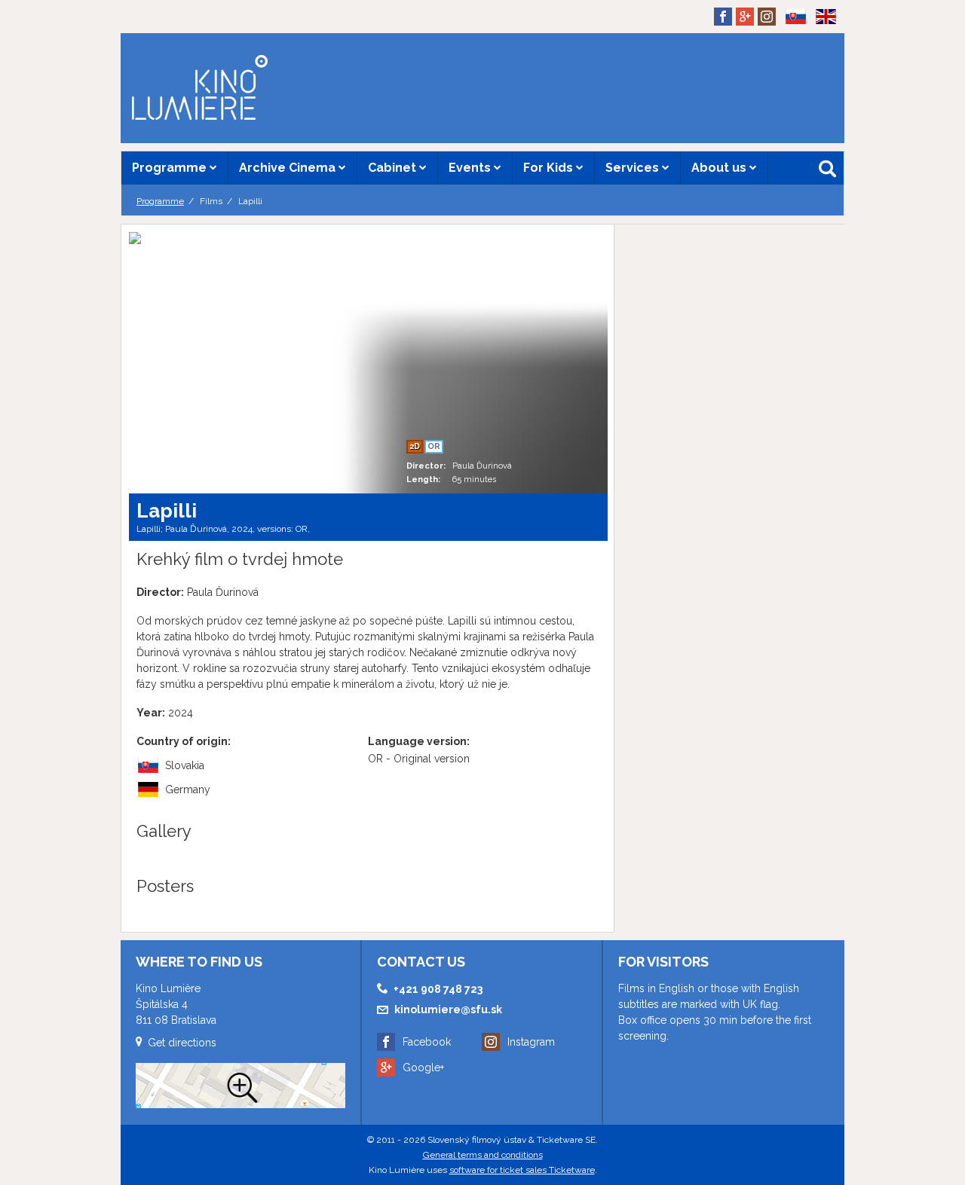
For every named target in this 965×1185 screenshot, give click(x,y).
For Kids (549, 167)
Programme (171, 167)
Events (471, 167)
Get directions (182, 1043)
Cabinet (393, 167)
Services (633, 167)
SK (790, 41)
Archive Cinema (289, 167)
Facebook (427, 1042)
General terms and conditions (483, 1155)
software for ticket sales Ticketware (522, 1170)
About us (720, 167)
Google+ (423, 1067)
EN (821, 41)
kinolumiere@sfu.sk (448, 1009)
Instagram (531, 1042)
